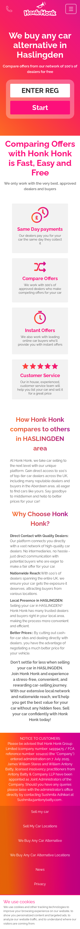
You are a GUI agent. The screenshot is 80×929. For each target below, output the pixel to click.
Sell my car (40, 812)
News (40, 870)
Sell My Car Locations (40, 826)
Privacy (40, 884)
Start (40, 107)
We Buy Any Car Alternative (40, 841)
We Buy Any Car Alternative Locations (40, 855)
